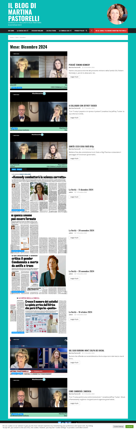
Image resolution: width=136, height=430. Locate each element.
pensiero (14, 373)
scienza (19, 87)
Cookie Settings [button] (118, 426)
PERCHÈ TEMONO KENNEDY (38, 70)
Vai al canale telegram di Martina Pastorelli (111, 31)
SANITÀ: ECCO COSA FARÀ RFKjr (38, 152)
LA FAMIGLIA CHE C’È (65, 31)
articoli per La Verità (18, 210)
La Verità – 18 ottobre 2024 (38, 315)
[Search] (86, 31)
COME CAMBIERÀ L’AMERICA (38, 397)
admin (71, 192)
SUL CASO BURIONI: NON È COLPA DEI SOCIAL (38, 356)
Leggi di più (74, 77)
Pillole (14, 87)
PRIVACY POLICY (79, 31)
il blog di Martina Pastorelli (23, 11)
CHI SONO (11, 31)
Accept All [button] (129, 426)
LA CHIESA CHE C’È (22, 31)
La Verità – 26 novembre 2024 (38, 274)
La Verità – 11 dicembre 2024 (38, 193)
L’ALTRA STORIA (51, 31)
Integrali (14, 128)
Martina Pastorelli (74, 67)
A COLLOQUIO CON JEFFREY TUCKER (38, 111)
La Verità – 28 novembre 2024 (38, 234)
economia (15, 414)
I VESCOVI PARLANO (37, 31)
